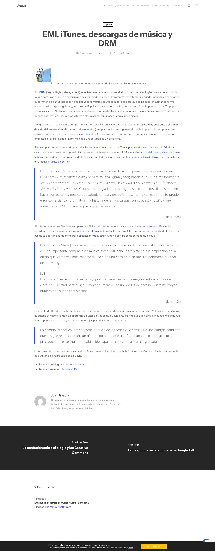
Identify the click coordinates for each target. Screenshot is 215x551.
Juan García (86, 53)
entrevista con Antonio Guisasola (151, 226)
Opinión (108, 24)
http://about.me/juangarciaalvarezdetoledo (72, 408)
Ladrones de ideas (74, 364)
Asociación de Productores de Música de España (83, 231)
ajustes (130, 547)
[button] (197, 5)
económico (88, 129)
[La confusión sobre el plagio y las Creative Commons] (54, 448)
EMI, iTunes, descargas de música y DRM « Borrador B (61, 502)
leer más (173, 217)
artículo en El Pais (59, 161)
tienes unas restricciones (161, 111)
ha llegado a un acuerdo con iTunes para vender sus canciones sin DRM (127, 147)
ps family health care (58, 507)
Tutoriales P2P (70, 369)
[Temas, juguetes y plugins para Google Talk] (161, 448)
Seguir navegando (153, 546)
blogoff (21, 5)
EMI (36, 147)
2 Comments (128, 53)
